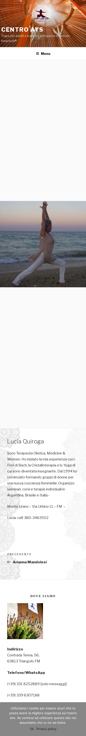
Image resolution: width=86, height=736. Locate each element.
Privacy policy (46, 729)
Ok (32, 729)
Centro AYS (22, 29)
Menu (45, 54)
